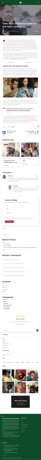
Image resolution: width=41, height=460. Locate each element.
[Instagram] (6, 456)
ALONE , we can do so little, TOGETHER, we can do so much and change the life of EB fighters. (20, 247)
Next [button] (35, 62)
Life (22, 420)
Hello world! (16, 259)
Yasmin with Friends (6, 245)
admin (6, 31)
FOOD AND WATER (7, 305)
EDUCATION (28, 362)
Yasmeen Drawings (24, 424)
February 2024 (4, 285)
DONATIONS (23, 362)
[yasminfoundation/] (3, 456)
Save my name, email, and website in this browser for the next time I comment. (20, 218)
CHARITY (5, 301)
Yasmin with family (6, 243)
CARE (13, 362)
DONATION (4, 20)
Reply (37, 186)
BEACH (4, 299)
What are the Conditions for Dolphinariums (17, 271)
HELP (33, 362)
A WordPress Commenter (8, 259)
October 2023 (4, 287)
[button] (38, 2)
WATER (37, 362)
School (22, 422)
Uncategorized (6, 308)
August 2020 (4, 291)
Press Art (23, 430)
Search (3, 228)
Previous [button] (6, 62)
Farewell (22, 428)
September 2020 (5, 289)
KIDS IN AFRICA (6, 307)
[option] (11, 62)
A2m (23, 458)
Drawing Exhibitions (24, 426)
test (24, 160)
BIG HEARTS (9, 362)
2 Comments (36, 31)
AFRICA (4, 362)
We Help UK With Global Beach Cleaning (16, 263)
